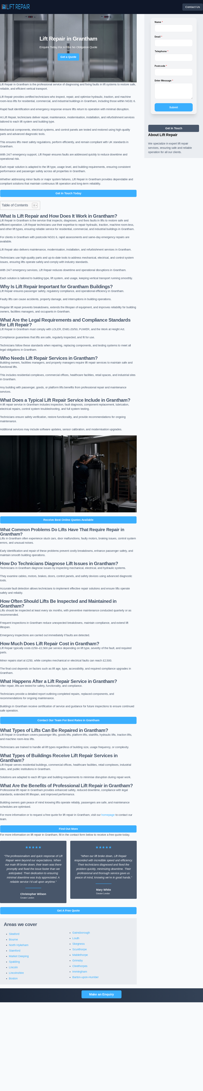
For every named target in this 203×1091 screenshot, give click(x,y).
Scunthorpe (79, 949)
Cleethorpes (79, 966)
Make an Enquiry (101, 994)
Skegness (78, 943)
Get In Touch (173, 128)
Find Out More (68, 828)
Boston (13, 978)
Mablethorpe (80, 955)
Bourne (13, 939)
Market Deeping (19, 956)
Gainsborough (81, 932)
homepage (108, 814)
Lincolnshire (16, 972)
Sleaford (14, 934)
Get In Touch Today (68, 193)
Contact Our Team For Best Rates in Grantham (68, 720)
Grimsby (77, 960)
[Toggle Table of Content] (33, 205)
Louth (75, 938)
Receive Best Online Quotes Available (68, 519)
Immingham (79, 971)
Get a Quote (68, 57)
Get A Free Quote (68, 910)
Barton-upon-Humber (85, 977)
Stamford (14, 950)
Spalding (14, 961)
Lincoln (13, 967)
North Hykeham (18, 945)
